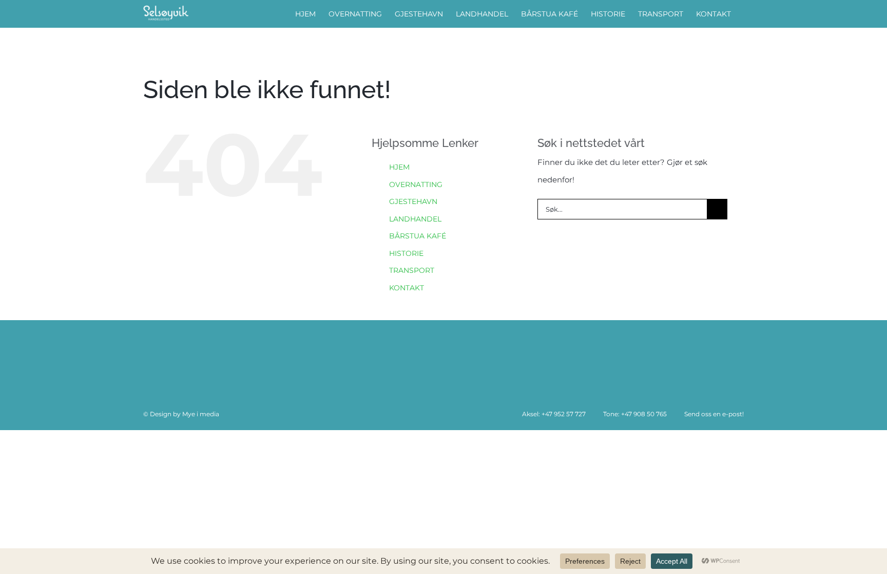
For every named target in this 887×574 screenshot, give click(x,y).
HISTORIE (406, 253)
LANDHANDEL (415, 219)
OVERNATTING (415, 184)
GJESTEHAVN (413, 201)
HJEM (399, 167)
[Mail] (206, 359)
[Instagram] (179, 359)
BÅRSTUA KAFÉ (417, 235)
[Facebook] (153, 359)
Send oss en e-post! (713, 414)
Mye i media (200, 414)
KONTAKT (406, 287)
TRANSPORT (411, 270)
